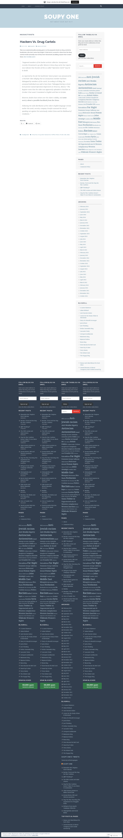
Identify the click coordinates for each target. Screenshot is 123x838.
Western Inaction (25, 613)
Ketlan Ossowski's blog (86, 328)
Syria (93, 136)
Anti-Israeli (83, 77)
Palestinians (97, 127)
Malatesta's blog (84, 336)
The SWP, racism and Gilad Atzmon (90, 190)
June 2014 (83, 214)
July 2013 (83, 239)
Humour (85, 115)
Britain (85, 95)
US (94, 144)
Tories (92, 141)
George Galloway (90, 110)
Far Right (92, 107)
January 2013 (84, 255)
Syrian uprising (88, 139)
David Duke (94, 102)
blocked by (29, 686)
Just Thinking (84, 326)
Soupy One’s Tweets (70, 757)
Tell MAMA (94, 139)
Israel (89, 115)
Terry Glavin (84, 350)
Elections (98, 104)
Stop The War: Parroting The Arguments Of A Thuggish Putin (29, 459)
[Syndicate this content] (62, 764)
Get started (75, 2)
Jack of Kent (83, 323)
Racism (88, 130)
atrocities (80, 90)
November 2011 (84, 293)
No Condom (89, 127)
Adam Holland (84, 310)
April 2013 (83, 247)
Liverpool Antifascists (86, 334)
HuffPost (53, 134)
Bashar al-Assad (95, 93)
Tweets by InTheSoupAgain (70, 760)
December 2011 (84, 290)
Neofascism (88, 125)
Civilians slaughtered (92, 97)
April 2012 (83, 279)
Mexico (57, 134)
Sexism (99, 134)
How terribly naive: (30, 57)
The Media (87, 141)
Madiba (23, 490)
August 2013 (83, 236)
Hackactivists (47, 134)
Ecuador (89, 104)
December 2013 (84, 225)
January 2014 (84, 223)
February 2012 (84, 285)
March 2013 (83, 250)
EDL (94, 104)
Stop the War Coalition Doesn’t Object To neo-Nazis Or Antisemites (29, 439)
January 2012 (84, 288)
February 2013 (84, 252)
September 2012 (85, 266)
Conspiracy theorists (31, 556)
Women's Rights (95, 152)
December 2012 (84, 258)
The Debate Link (85, 353)
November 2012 (84, 261)
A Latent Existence (85, 307)
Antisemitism (85, 87)
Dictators (80, 104)
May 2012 (83, 277)
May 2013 (83, 244)
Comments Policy (39, 6)
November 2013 (84, 228)
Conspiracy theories (85, 100)
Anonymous (35, 134)
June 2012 (83, 274)
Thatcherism (81, 141)
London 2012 (89, 119)
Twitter (99, 141)
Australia (86, 90)
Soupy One (61, 16)
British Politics (92, 95)
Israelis (92, 115)
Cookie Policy (35, 835)
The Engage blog (85, 355)
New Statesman (28, 587)
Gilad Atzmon (22, 568)
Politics (81, 131)
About (29, 6)
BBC (79, 95)
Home (23, 6)
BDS (82, 95)
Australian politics (94, 90)
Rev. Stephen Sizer (92, 134)
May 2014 (83, 217)
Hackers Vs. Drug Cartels (37, 41)
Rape (85, 134)
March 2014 (83, 220)
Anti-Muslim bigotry (27, 532)
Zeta (65, 134)
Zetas (68, 134)
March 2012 (83, 282)
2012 (79, 77)
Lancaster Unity (85, 331)
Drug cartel (41, 134)
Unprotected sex (87, 144)
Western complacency (27, 611)
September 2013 (85, 233)
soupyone (32, 46)
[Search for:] (86, 66)
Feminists (81, 110)
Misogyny (86, 122)
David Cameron (88, 102)
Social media (81, 137)
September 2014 (85, 212)
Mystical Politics (85, 339)
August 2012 (83, 269)
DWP (84, 104)
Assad (94, 88)
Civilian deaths (82, 97)
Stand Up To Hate (85, 347)
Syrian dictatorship (23, 601)
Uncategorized (25, 134)
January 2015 (84, 209)
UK (79, 144)
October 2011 (84, 296)
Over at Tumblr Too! (26, 501)
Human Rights (29, 571)
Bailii (80, 93)
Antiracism (91, 84)
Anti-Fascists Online (86, 313)
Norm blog (83, 342)
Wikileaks (85, 152)
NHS (84, 127)
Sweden (88, 137)
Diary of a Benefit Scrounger (88, 320)
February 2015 (84, 206)
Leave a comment (41, 46)
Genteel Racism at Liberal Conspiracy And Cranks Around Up (70, 826)
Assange (99, 88)
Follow (82, 55)
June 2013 (83, 242)
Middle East (25, 579)
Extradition (82, 107)
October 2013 (84, 231)
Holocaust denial (89, 113)
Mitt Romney (93, 122)
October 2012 (84, 263)
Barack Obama (85, 93)
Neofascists (96, 125)
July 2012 (83, 271)
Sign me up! (23, 404)
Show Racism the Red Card (88, 345)
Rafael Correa (32, 593)
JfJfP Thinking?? (85, 187)
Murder (62, 134)
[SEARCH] (101, 6)
